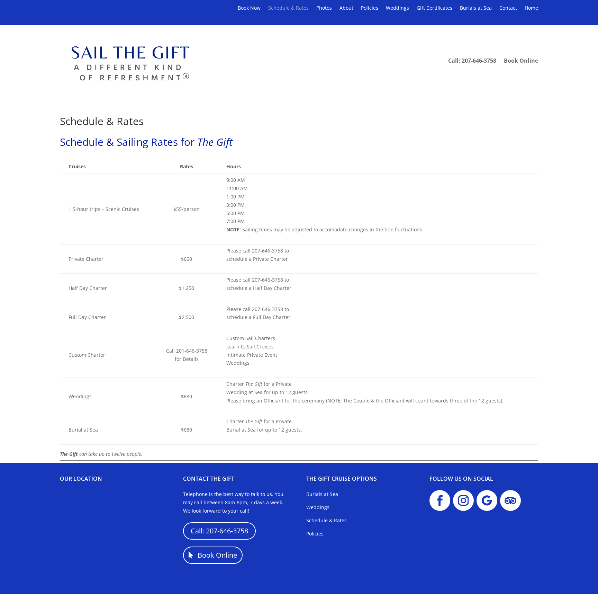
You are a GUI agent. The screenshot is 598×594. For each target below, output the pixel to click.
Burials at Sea (476, 8)
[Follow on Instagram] (463, 500)
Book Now (249, 8)
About (346, 8)
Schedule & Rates (288, 8)
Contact (508, 8)
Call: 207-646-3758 (472, 60)
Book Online (521, 60)
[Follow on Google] (487, 500)
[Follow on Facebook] (439, 500)
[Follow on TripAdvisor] (510, 500)
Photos (324, 8)
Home (531, 8)
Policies (369, 8)
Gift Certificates (434, 8)
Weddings (397, 8)
